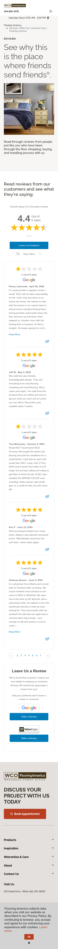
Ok (29, 936)
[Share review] (47, 342)
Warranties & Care (16, 857)
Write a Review (29, 716)
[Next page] (47, 655)
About (8, 865)
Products (10, 840)
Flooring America (12, 25)
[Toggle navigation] (51, 11)
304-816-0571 (11, 11)
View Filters (29, 254)
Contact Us (11, 874)
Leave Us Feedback (29, 245)
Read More (14, 334)
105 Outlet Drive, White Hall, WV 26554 (24, 891)
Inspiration (11, 848)
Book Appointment (27, 813)
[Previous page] (10, 655)
